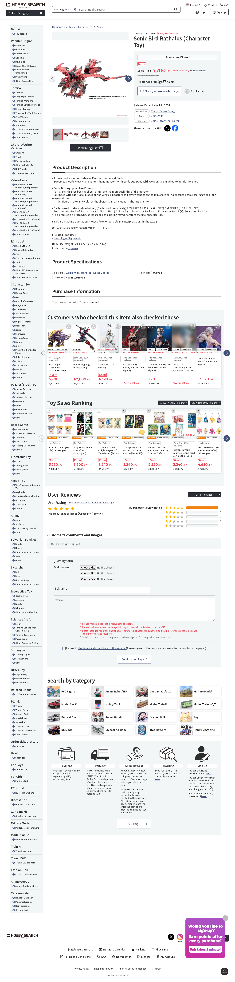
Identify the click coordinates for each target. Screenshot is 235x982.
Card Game (21, 441)
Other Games (22, 234)
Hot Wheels (21, 169)
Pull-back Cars (22, 160)
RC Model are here (24, 792)
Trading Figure (22, 654)
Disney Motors (22, 121)
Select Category (19, 13)
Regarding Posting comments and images (91, 502)
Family (18, 543)
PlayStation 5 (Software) (27, 219)
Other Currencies (198, 70)
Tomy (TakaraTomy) (163, 111)
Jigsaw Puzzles (23, 388)
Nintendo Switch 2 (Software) (24, 193)
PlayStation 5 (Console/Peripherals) (26, 214)
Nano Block (21, 401)
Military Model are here (27, 827)
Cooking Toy (21, 595)
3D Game (19, 437)
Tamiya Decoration (25, 634)
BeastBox (20, 325)
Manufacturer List (24, 901)
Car (17, 254)
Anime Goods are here (26, 885)
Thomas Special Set (25, 730)
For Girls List (21, 781)
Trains (18, 705)
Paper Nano (21, 638)
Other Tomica (22, 137)
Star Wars (20, 125)
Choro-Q (19, 152)
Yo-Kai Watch (22, 313)
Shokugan (20, 757)
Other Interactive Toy (26, 612)
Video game (21, 469)
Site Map (156, 968)
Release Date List (24, 897)
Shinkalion (20, 722)
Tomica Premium (24, 100)
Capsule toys (22, 674)
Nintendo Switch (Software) (23, 207)
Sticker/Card (21, 658)
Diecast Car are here (25, 804)
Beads (18, 603)
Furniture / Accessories (27, 552)
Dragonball (21, 305)
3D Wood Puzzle (23, 397)
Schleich (19, 524)
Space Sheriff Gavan (25, 65)
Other (18, 417)
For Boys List (21, 769)
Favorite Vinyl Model (25, 528)
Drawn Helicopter (24, 249)
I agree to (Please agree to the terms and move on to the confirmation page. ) (136, 648)
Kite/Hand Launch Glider (27, 496)
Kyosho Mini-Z (22, 245)
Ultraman (20, 49)
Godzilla (19, 57)
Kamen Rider (21, 53)
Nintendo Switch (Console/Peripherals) (26, 200)
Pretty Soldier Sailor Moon (25, 351)
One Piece (20, 309)
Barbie (18, 369)
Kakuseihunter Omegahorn (22, 71)
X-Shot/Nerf (21, 504)
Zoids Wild (157, 116)
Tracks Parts (21, 710)
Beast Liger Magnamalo (67, 238)
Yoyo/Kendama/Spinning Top (27, 486)
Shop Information (103, 968)
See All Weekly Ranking (172, 402)
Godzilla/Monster (24, 301)
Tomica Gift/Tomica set (27, 129)
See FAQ (133, 824)
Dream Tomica (22, 108)
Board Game (21, 429)
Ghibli (18, 346)
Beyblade (20, 61)
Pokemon (20, 45)
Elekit (18, 623)
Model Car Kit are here (26, 839)
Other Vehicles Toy (25, 165)
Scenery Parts (22, 714)
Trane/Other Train (24, 173)
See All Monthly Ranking (205, 402)
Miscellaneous (22, 678)
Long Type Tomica (24, 96)
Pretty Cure (21, 76)
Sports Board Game (25, 433)
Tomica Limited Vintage (27, 104)
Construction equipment (28, 258)
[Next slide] (128, 79)
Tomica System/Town (26, 133)
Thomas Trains (23, 726)
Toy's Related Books (25, 694)
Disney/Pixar (21, 337)
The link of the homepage (132, 968)
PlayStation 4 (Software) (27, 230)
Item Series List (23, 905)
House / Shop (22, 580)
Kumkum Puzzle (23, 413)
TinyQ (18, 156)
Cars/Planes (21, 117)
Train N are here (23, 851)
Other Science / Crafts (26, 642)
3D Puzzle (20, 393)
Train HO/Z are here (25, 862)
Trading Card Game (25, 445)
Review (58, 600)
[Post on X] (167, 128)
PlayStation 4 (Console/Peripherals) (26, 224)
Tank (17, 262)
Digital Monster (23, 321)
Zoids (18, 329)
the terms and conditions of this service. (102, 648)
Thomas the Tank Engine (28, 112)
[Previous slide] (52, 79)
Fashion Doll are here (26, 874)
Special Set (21, 718)
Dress (18, 560)
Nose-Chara (21, 409)
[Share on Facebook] (175, 128)
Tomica (19, 92)
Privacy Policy (81, 968)
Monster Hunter (169, 121)
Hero (17, 297)
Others (18, 377)
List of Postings (204, 494)
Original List (21, 909)
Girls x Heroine (22, 356)
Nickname (60, 588)
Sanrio (18, 341)
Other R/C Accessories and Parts (26, 272)
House (18, 547)
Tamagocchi (21, 465)
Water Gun (20, 500)
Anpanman (20, 373)
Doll (17, 571)
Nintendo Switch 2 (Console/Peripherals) (26, 186)
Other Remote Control (26, 277)
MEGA (18, 405)
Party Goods (21, 682)
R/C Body (20, 266)
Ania (17, 520)
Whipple (19, 608)
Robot (18, 461)
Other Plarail (21, 734)
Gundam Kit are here (25, 816)
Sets (17, 556)
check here (103, 790)
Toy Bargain (21, 33)
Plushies (19, 746)
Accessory (20, 599)
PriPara (19, 361)
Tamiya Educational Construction (25, 629)
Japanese (73, 248)
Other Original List (24, 80)
